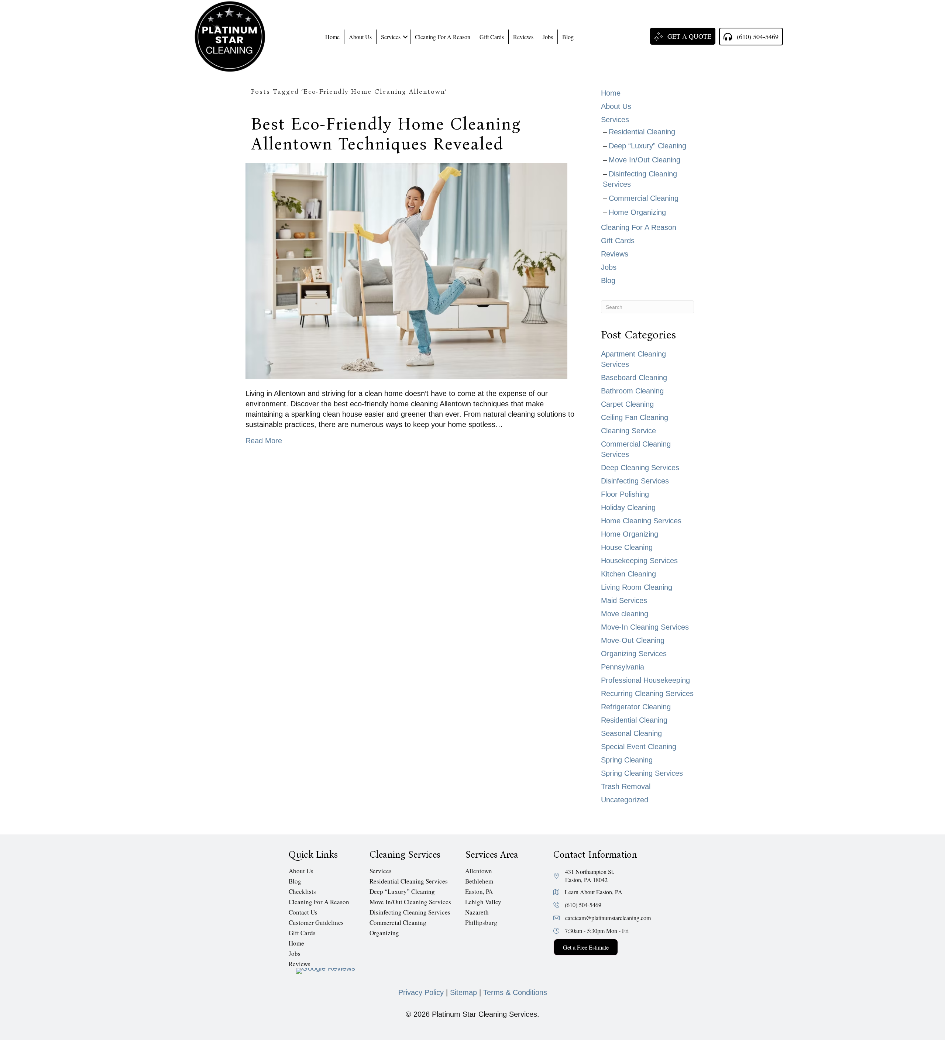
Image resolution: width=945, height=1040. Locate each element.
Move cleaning (624, 614)
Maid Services (624, 600)
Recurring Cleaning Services (647, 693)
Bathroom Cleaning (632, 391)
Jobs (548, 37)
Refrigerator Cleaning (636, 707)
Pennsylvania (622, 667)
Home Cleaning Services (641, 521)
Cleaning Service (628, 431)
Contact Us (303, 911)
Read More (263, 441)
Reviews (523, 37)
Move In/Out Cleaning (644, 160)
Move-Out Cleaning (632, 640)
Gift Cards (492, 37)
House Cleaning (627, 547)
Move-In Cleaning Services (645, 627)
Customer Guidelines (316, 922)
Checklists (302, 891)
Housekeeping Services (639, 561)
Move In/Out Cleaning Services (410, 901)
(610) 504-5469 (583, 905)
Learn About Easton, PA (593, 892)
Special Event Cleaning (638, 747)
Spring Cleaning (627, 760)
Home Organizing (637, 212)
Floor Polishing (625, 494)
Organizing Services (634, 654)
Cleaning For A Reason (442, 37)
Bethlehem (479, 880)
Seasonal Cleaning (631, 733)
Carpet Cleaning (627, 404)
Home (332, 37)
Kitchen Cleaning (628, 574)
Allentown (478, 870)
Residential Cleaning (642, 132)
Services (391, 37)
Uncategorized (624, 800)
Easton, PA (479, 891)
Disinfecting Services (635, 481)
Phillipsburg (481, 922)
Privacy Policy (421, 992)
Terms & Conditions (515, 992)
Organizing (384, 932)
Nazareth (477, 911)
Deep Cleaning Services (640, 468)
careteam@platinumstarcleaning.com (608, 918)
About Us (360, 37)
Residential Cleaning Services (409, 880)
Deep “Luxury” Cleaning (647, 146)
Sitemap (463, 992)
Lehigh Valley (483, 901)
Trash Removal (625, 786)
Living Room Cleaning (636, 587)
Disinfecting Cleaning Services (410, 911)
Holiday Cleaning (628, 507)
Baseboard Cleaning (634, 377)
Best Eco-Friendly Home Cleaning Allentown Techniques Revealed (386, 134)
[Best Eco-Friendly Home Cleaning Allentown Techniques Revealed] (406, 270)
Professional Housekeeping (645, 680)
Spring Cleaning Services (642, 773)
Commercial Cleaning (643, 198)
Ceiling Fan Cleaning (634, 417)
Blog (568, 37)
